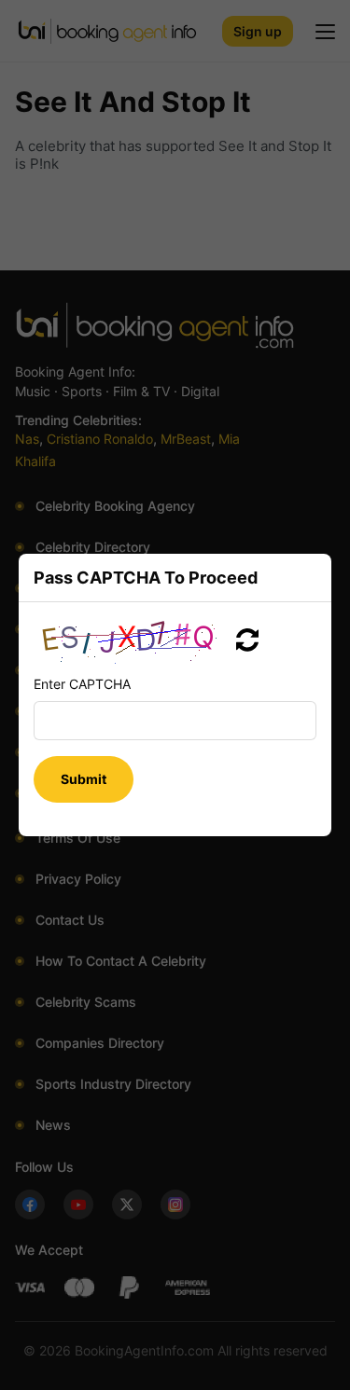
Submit (83, 779)
